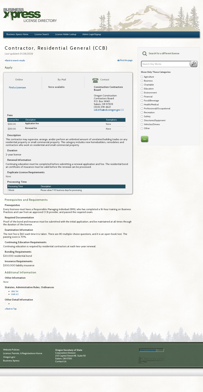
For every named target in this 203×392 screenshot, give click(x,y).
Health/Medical (151, 104)
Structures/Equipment (154, 120)
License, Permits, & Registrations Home (22, 353)
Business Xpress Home (17, 34)
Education (149, 88)
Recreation (149, 112)
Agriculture (149, 76)
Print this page (126, 60)
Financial (148, 96)
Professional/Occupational (155, 108)
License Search (42, 34)
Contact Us (60, 361)
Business (148, 80)
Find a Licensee (17, 87)
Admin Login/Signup (91, 34)
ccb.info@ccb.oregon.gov (107, 109)
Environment (150, 92)
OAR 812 (15, 294)
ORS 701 (14, 291)
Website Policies (11, 349)
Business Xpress (11, 360)
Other (147, 128)
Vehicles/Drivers (152, 124)
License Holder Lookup (65, 34)
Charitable (149, 84)
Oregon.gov (9, 357)
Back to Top (11, 309)
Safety (147, 116)
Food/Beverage (151, 100)
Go (193, 64)
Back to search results (15, 60)
